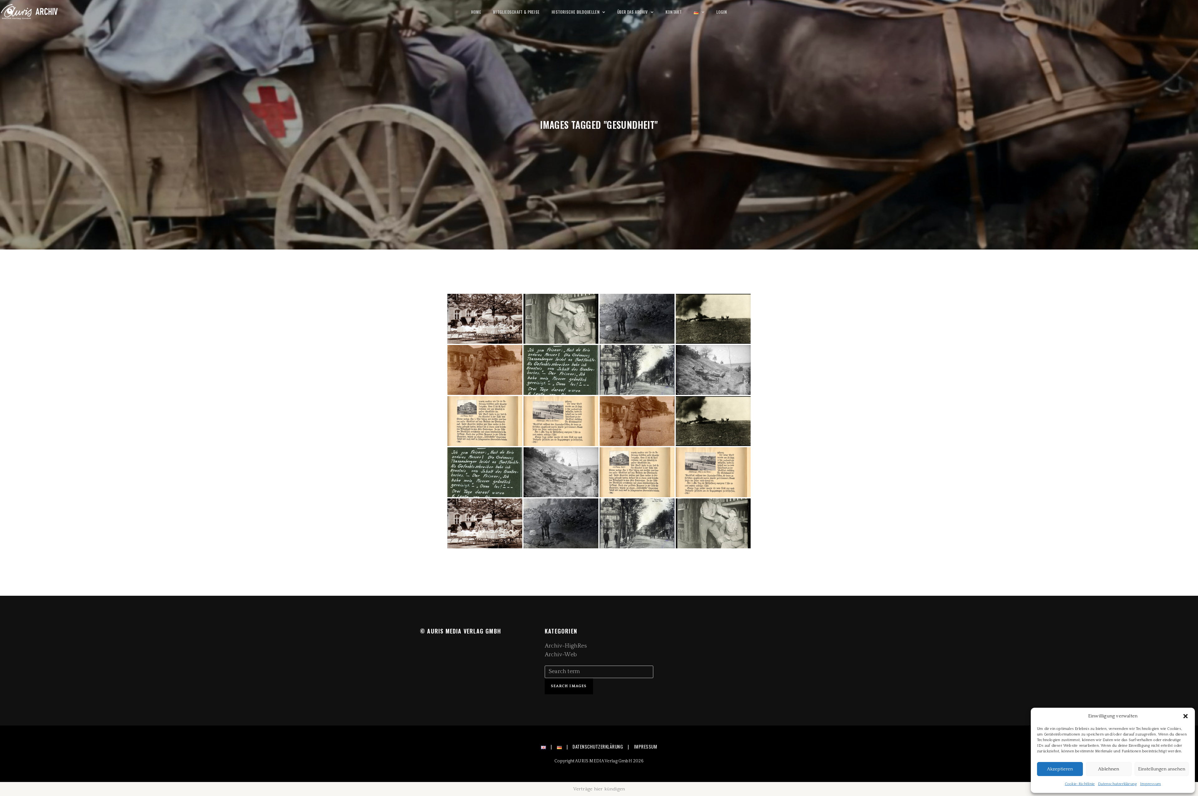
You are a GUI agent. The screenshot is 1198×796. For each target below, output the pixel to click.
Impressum (1150, 784)
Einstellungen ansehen (1161, 769)
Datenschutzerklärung (1117, 784)
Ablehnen (1108, 769)
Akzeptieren (1060, 769)
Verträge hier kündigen (599, 789)
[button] (1185, 716)
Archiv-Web (561, 655)
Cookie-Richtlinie (1080, 784)
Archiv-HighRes (566, 646)
